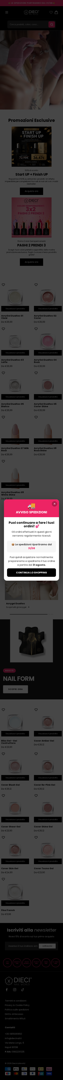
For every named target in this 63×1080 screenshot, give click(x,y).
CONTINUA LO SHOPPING (31, 572)
